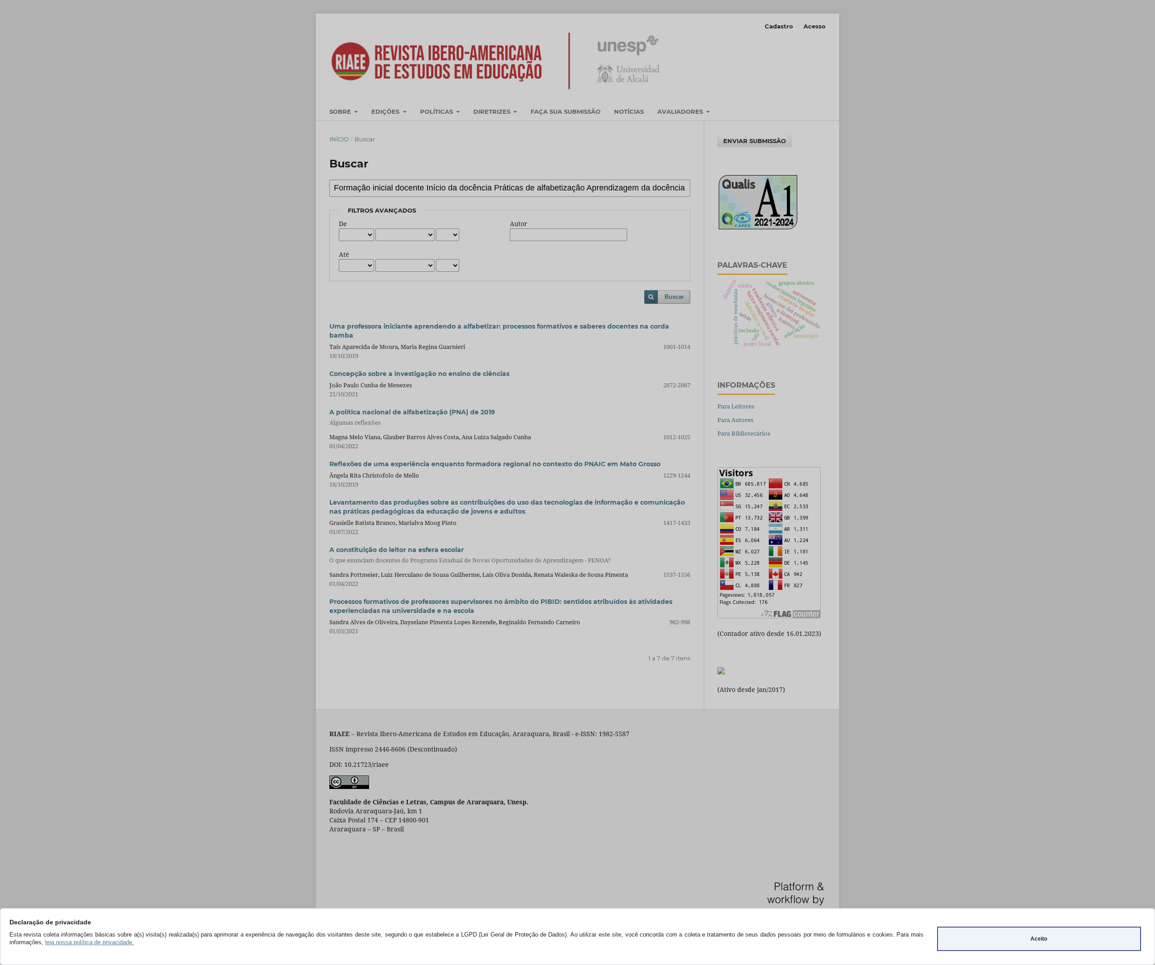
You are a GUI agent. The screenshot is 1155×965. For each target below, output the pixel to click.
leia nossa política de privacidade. (89, 942)
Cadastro (779, 26)
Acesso (815, 26)
